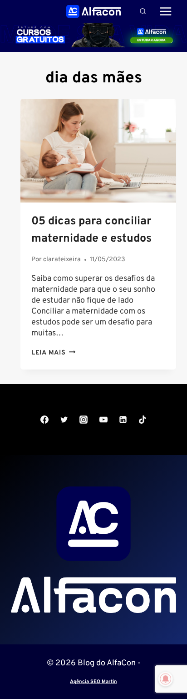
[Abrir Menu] (165, 11)
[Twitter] (64, 419)
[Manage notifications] (165, 679)
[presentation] (98, 151)
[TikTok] (142, 419)
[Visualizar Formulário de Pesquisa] (142, 11)
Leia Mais (53, 353)
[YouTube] (103, 419)
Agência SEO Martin (93, 682)
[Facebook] (44, 419)
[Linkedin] (123, 419)
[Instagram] (83, 419)
